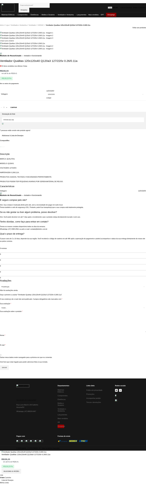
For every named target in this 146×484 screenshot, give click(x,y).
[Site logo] (7, 7)
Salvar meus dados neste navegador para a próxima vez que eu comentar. (26, 357)
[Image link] (22, 391)
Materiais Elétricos (61, 391)
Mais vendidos (63, 418)
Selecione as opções (11, 471)
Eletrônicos (62, 399)
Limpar (48, 98)
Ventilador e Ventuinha (19, 25)
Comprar (13, 107)
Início (2, 25)
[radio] (95, 91)
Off (59, 422)
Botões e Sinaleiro (61, 404)
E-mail (3, 345)
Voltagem (4, 94)
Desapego (61, 426)
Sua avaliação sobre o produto (11, 311)
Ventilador (32, 25)
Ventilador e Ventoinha (62, 410)
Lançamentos (62, 415)
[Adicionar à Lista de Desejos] (24, 471)
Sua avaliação (5, 303)
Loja (7, 25)
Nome (2, 335)
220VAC (41, 25)
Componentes (63, 396)
